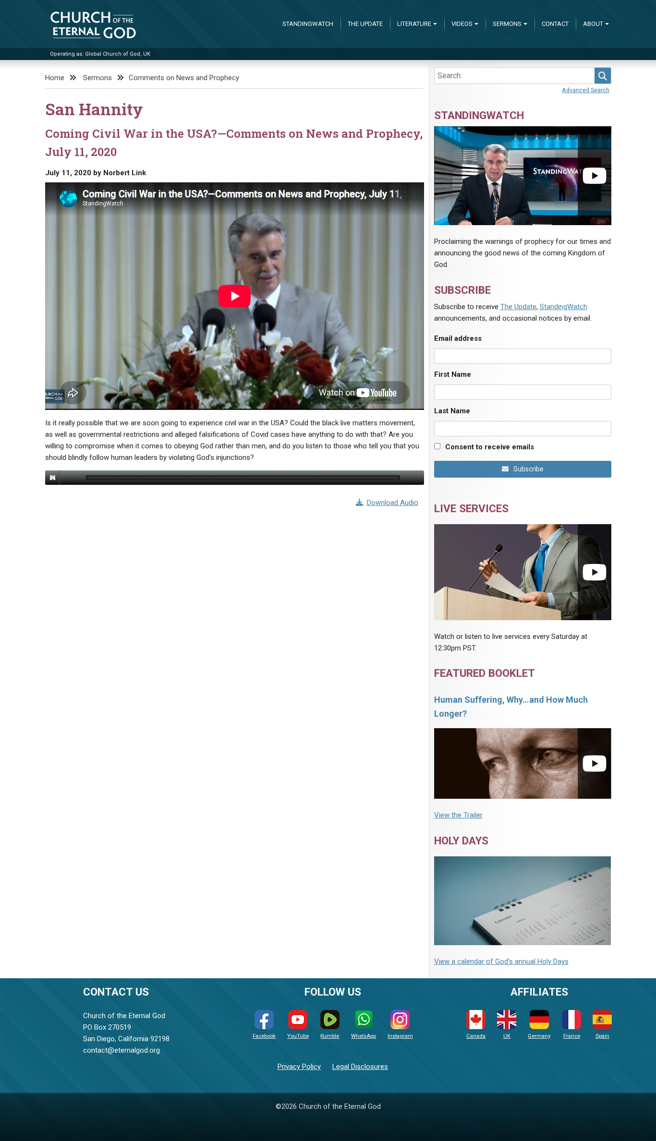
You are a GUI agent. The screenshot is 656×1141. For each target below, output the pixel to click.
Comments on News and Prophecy (184, 77)
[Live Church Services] (522, 572)
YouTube (298, 1036)
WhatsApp (363, 1036)
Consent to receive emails (489, 447)
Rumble (329, 1036)
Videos (462, 23)
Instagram (400, 1036)
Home (54, 77)
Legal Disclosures (360, 1066)
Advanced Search (585, 90)
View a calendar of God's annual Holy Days (501, 961)
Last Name (452, 411)
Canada (476, 1036)
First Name (452, 374)
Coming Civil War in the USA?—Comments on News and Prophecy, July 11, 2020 (234, 142)
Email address (458, 338)
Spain (602, 1036)
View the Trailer (458, 815)
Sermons (507, 23)
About (593, 23)
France (571, 1036)
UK (506, 1036)
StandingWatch (307, 23)
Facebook (264, 1036)
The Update (365, 23)
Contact (555, 23)
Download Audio (392, 502)
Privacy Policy (299, 1066)
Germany (539, 1036)
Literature (414, 23)
